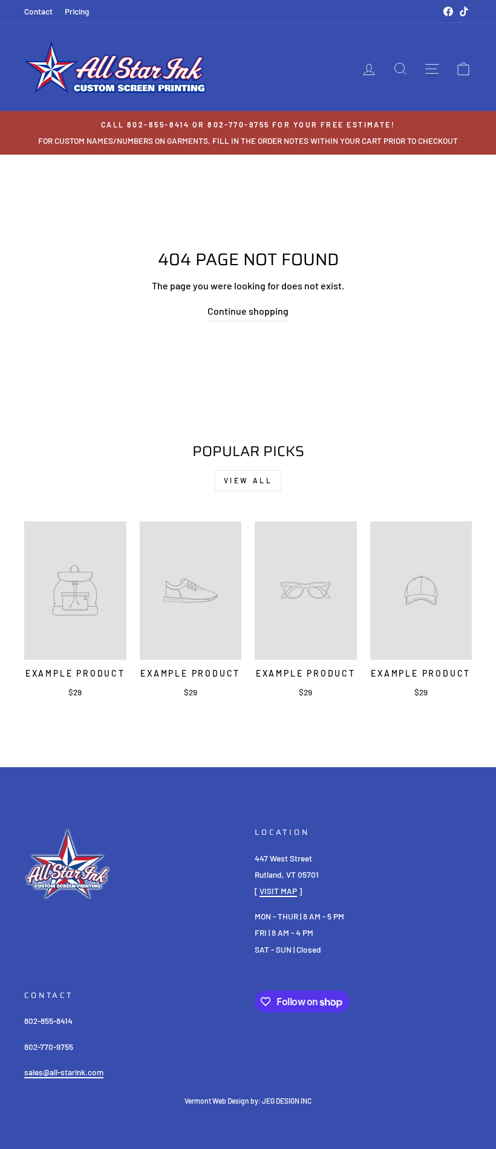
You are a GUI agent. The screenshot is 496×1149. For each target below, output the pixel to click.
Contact (38, 11)
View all (248, 480)
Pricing (77, 11)
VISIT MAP (278, 891)
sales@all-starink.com (63, 1072)
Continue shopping (248, 311)
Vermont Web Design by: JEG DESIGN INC (248, 1100)
